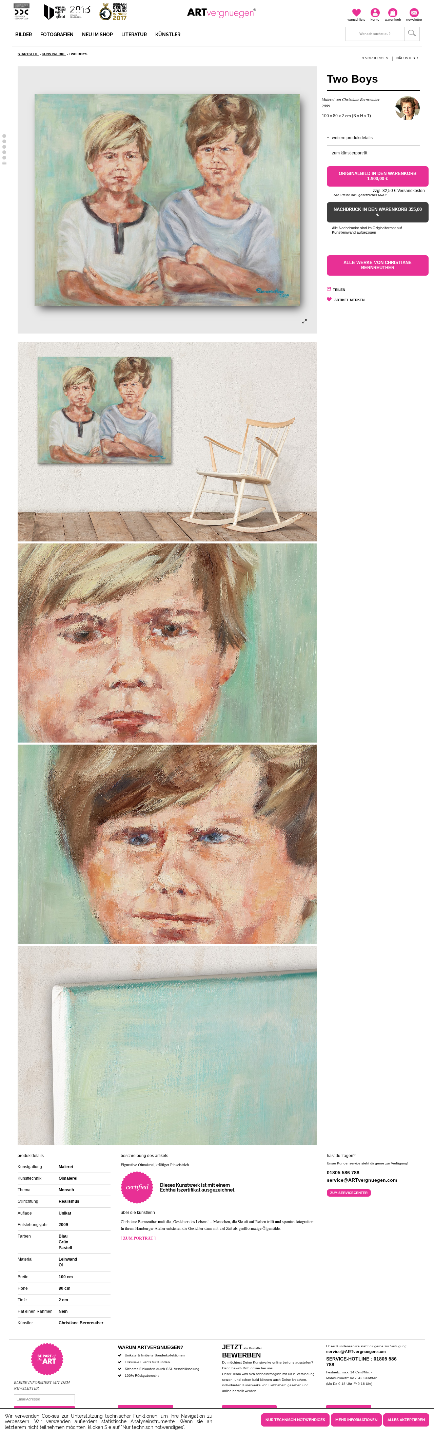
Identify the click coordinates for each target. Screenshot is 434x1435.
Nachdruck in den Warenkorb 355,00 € (378, 212)
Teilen (339, 290)
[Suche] (383, 34)
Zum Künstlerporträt (349, 153)
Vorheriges (376, 58)
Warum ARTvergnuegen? (150, 1347)
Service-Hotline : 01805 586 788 (361, 1361)
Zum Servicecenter (349, 1193)
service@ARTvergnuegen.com (356, 1351)
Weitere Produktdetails (352, 137)
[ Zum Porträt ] (138, 1238)
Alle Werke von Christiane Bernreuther (377, 265)
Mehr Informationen (356, 1420)
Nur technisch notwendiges (295, 1420)
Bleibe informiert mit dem (42, 1382)
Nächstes (405, 58)
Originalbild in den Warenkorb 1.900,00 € (377, 176)
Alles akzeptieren (406, 1420)
